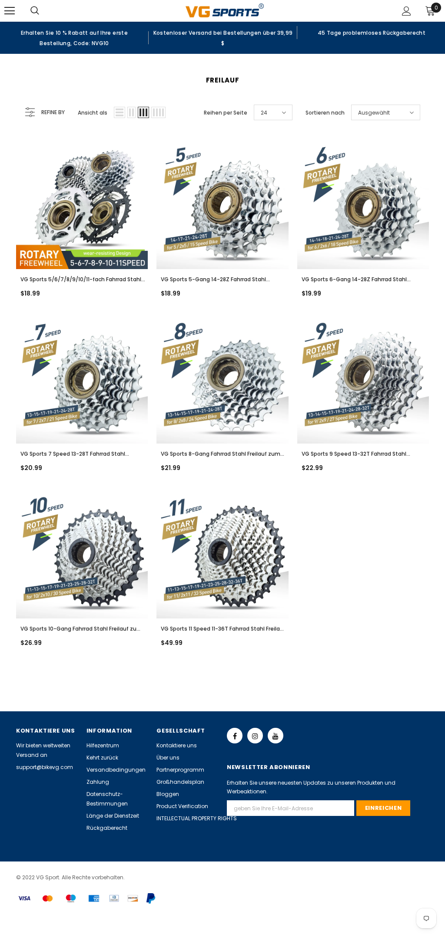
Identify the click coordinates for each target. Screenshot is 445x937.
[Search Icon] (43, 11)
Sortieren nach (325, 112)
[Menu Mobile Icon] (9, 11)
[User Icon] (406, 11)
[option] (74, 38)
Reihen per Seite (225, 112)
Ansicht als (92, 112)
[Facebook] (234, 735)
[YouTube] (275, 735)
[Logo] (225, 10)
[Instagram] (255, 735)
